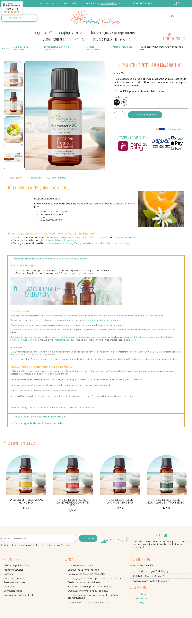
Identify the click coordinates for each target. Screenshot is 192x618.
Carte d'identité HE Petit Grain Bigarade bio (40, 417)
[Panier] (171, 18)
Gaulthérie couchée (125, 237)
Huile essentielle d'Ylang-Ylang (63, 243)
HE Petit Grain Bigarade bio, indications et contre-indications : (51, 259)
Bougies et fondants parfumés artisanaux (113, 32)
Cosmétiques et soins (70, 32)
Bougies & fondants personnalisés (111, 39)
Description (15, 178)
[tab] (96, 259)
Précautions (35, 178)
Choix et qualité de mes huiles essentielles (39, 423)
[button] (27, 116)
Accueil (5, 48)
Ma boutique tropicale (20, 48)
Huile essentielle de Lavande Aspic (61, 240)
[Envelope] (158, 17)
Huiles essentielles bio (121, 48)
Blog (176, 3)
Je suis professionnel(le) (174, 36)
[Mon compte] (185, 17)
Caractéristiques (56, 178)
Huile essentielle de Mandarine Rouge (107, 243)
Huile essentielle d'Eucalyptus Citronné (83, 237)
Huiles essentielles (93, 48)
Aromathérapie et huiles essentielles (63, 39)
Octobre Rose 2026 (44, 32)
